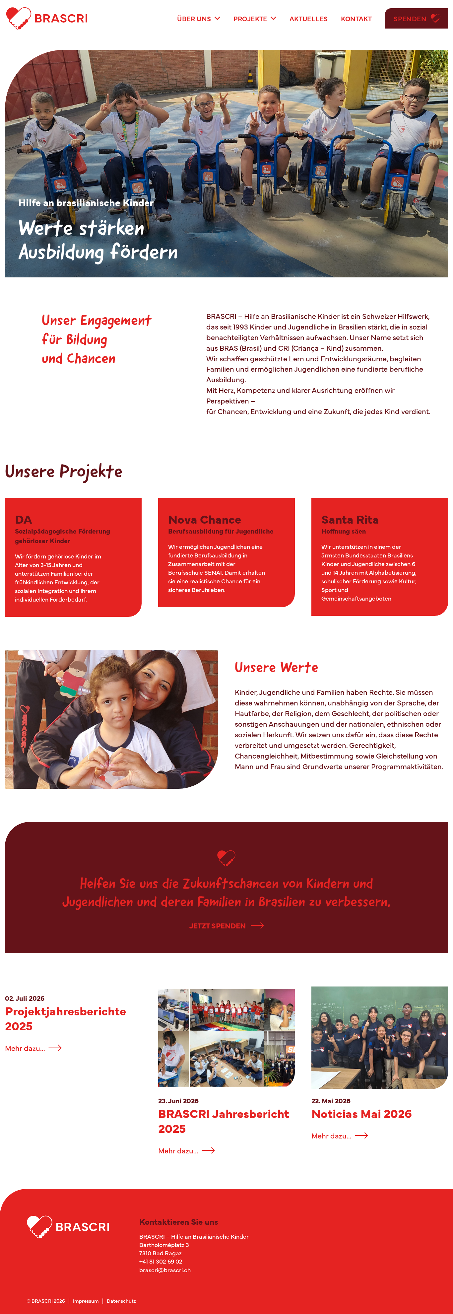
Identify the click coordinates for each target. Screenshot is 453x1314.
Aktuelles (309, 18)
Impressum (86, 1300)
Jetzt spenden (217, 925)
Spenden (410, 18)
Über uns (194, 18)
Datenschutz (121, 1300)
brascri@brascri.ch (165, 1270)
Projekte (250, 18)
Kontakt (356, 18)
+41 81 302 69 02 (160, 1261)
